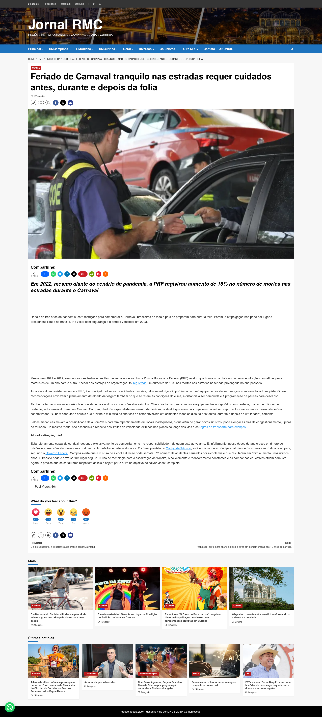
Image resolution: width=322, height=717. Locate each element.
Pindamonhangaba (148, 673)
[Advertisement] (112, 304)
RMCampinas (58, 49)
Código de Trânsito (178, 448)
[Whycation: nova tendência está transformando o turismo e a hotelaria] (261, 588)
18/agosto (172, 624)
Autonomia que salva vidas (100, 682)
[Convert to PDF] (98, 274)
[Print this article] (91, 274)
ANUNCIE (226, 49)
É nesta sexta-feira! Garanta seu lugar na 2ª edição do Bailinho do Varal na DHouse (127, 615)
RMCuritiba (107, 49)
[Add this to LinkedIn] (67, 274)
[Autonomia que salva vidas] (107, 661)
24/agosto (38, 695)
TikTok (91, 3)
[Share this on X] (74, 274)
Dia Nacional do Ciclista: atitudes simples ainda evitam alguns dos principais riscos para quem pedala (58, 617)
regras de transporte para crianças (222, 427)
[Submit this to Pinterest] (83, 274)
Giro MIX (189, 49)
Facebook (50, 3)
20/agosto (38, 624)
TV (248, 673)
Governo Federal (57, 453)
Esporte (36, 673)
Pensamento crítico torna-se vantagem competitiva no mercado (214, 683)
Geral (127, 49)
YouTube (79, 3)
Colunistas (167, 49)
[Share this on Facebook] (45, 274)
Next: (244, 544)
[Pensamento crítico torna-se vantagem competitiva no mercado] (214, 661)
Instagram (65, 3)
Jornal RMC (65, 23)
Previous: (63, 544)
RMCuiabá (83, 49)
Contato (209, 49)
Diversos (145, 49)
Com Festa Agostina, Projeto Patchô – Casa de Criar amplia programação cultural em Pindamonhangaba (160, 685)
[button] (292, 49)
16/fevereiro (39, 95)
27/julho (238, 621)
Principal (34, 49)
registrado (140, 383)
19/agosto (105, 621)
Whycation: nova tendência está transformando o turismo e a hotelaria (260, 615)
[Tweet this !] (60, 274)
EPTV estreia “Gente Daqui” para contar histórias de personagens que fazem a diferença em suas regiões (268, 685)
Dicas (196, 673)
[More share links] (105, 274)
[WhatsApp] (53, 274)
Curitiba (36, 67)
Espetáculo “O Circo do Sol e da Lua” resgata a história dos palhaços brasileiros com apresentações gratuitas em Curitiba (193, 617)
